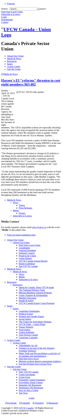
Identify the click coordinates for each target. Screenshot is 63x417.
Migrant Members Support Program (35, 292)
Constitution (24, 248)
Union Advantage (27, 374)
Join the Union (14, 69)
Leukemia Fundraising (29, 311)
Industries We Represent (30, 385)
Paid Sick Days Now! (29, 358)
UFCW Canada (26, 408)
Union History (25, 258)
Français (11, 3)
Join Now (23, 393)
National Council (27, 253)
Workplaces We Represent (31, 387)
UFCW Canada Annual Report (33, 261)
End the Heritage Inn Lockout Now (35, 364)
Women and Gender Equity (31, 316)
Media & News (14, 58)
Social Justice (25, 319)
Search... (5, 8)
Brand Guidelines (27, 263)
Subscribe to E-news (22, 216)
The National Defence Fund (32, 290)
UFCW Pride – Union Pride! (32, 324)
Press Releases (25, 208)
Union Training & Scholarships (33, 295)
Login (31, 398)
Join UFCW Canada (28, 266)
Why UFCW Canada (28, 372)
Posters (22, 213)
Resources (12, 61)
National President (27, 250)
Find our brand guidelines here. (21, 235)
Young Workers (26, 327)
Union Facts (24, 377)
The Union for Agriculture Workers (35, 321)
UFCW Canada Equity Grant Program (36, 303)
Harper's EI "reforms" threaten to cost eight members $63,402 (30, 82)
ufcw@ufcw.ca (39, 227)
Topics (22, 205)
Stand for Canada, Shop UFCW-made (36, 287)
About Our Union (15, 56)
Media (16, 210)
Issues (10, 64)
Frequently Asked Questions (32, 380)
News (15, 202)
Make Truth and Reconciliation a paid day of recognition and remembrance (39, 354)
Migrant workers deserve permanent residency (40, 361)
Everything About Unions (31, 382)
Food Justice (24, 329)
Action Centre (13, 66)
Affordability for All (28, 345)
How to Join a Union (28, 390)
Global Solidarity (27, 332)
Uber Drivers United (28, 335)
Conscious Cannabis (28, 337)
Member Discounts (27, 298)
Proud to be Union (27, 255)
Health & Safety (26, 300)
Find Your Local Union (29, 245)
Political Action (26, 314)
